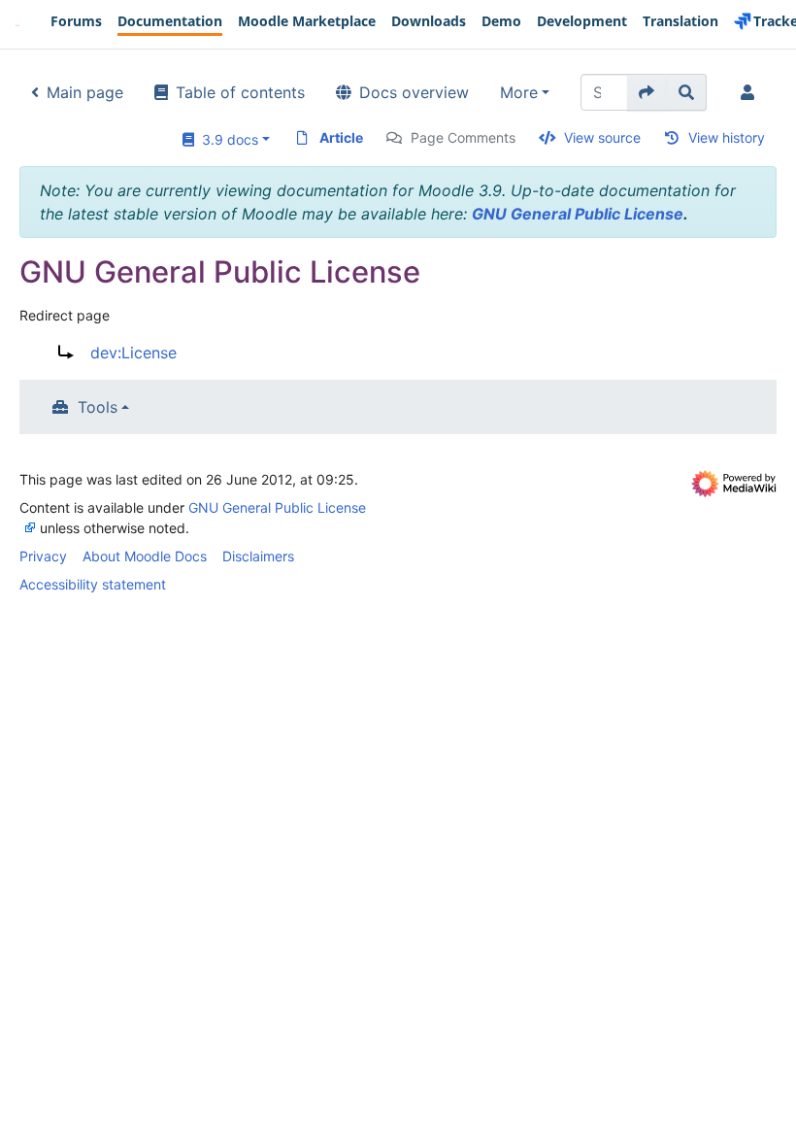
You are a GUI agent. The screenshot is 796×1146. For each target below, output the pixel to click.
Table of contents (240, 92)
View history (726, 137)
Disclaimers (258, 556)
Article (341, 137)
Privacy (43, 556)
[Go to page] (647, 92)
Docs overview (414, 92)
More (519, 92)
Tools (97, 407)
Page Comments (463, 137)
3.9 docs (226, 139)
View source (602, 137)
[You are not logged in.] (751, 92)
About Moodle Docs (145, 556)
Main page (85, 92)
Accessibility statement (92, 584)
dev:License (133, 352)
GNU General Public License (577, 213)
